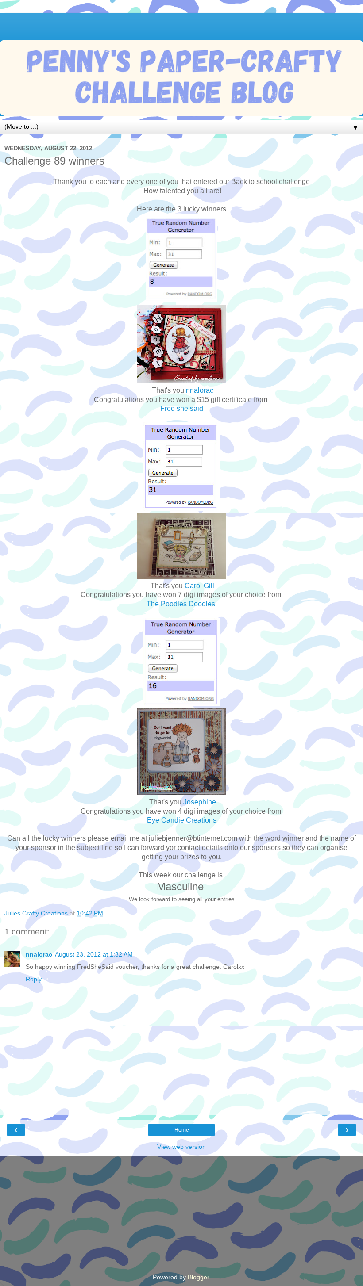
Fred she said (181, 408)
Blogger (198, 1277)
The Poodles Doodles (182, 604)
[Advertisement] (181, 24)
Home (181, 1130)
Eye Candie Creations (181, 820)
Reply (34, 979)
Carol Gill (199, 585)
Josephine (199, 802)
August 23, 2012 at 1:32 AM (94, 954)
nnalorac (199, 390)
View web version (181, 1146)
